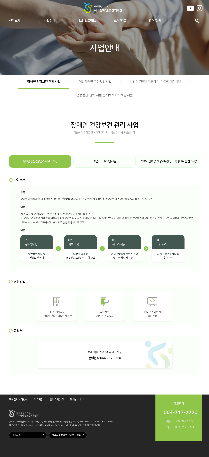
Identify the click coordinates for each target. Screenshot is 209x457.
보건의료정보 (87, 21)
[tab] (40, 161)
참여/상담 (155, 21)
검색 (197, 21)
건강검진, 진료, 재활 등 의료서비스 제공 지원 (104, 95)
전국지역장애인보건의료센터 (66, 435)
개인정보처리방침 (18, 399)
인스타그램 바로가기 (199, 8)
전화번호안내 (77, 399)
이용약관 (38, 399)
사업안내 (49, 21)
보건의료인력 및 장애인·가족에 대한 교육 (156, 82)
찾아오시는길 (57, 399)
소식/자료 (120, 21)
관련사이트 (17, 435)
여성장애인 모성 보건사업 (95, 82)
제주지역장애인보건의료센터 (104, 7)
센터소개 (14, 21)
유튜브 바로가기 (190, 8)
